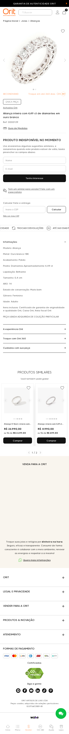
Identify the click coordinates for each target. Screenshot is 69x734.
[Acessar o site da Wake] (34, 717)
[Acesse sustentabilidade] (34, 673)
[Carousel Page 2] (35, 89)
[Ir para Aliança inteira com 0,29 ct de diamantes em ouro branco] (51, 415)
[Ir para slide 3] (19, 418)
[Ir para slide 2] (17, 418)
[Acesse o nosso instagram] (18, 690)
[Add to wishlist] (63, 31)
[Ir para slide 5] (56, 418)
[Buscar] (23, 12)
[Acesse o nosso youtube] (31, 690)
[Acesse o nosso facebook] (24, 690)
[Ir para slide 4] (21, 418)
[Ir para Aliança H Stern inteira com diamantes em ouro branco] (18, 415)
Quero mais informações (37, 560)
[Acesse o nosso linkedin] (37, 690)
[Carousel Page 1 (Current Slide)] (33, 89)
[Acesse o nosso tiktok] (44, 690)
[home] (9, 12)
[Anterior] (5, 400)
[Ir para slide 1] (14, 418)
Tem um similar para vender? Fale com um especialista (31, 190)
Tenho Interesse (34, 178)
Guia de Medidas (17, 128)
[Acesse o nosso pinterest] (50, 690)
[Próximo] (29, 400)
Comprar (17, 440)
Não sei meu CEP (11, 216)
